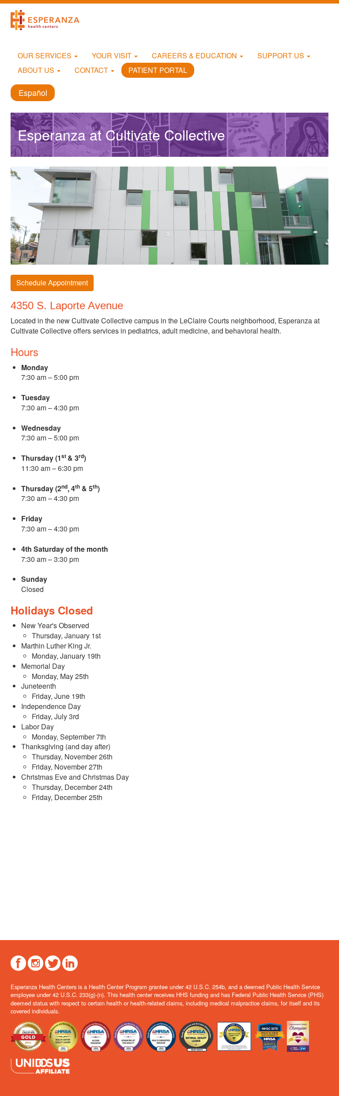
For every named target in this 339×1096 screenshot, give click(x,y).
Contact (92, 70)
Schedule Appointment (52, 282)
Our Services (45, 55)
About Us (37, 70)
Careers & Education (195, 55)
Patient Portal (157, 70)
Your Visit (112, 55)
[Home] (48, 20)
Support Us (281, 55)
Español (33, 93)
